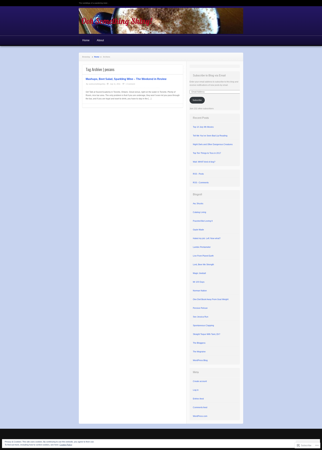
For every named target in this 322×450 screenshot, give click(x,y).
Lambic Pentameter (202, 247)
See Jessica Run (200, 317)
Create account (200, 381)
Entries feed (198, 399)
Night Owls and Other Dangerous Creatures (213, 144)
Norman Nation (200, 291)
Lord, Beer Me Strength (203, 264)
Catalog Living (199, 212)
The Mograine (199, 351)
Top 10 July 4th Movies (203, 127)
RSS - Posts (198, 174)
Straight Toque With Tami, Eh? (206, 334)
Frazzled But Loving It (202, 221)
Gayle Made (198, 230)
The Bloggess (199, 343)
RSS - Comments (201, 182)
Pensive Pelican (200, 308)
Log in (196, 390)
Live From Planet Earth (203, 256)
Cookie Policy (66, 445)
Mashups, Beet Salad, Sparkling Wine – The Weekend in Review (126, 79)
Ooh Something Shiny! (116, 21)
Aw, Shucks (198, 203)
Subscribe (197, 100)
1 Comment (130, 84)
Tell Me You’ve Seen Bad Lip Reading (210, 136)
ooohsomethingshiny (97, 84)
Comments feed (200, 407)
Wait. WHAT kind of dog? (204, 162)
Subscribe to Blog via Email (209, 75)
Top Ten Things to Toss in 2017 (207, 153)
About (100, 40)
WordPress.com (200, 416)
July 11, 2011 (115, 84)
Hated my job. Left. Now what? (207, 238)
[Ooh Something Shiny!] (161, 21)
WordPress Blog (200, 360)
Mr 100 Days (198, 282)
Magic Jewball (199, 273)
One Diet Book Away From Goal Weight (210, 299)
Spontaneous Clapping (203, 325)
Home (86, 40)
